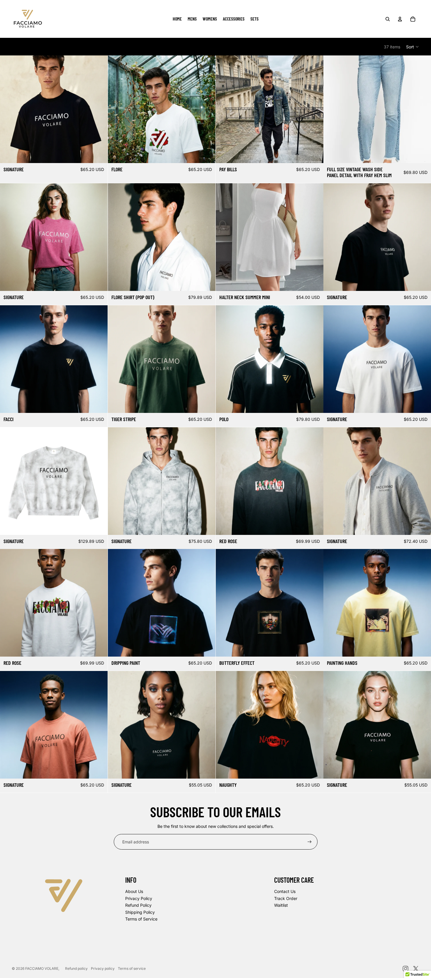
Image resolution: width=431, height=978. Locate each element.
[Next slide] (99, 109)
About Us (134, 891)
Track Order (285, 898)
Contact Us (285, 891)
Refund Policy (138, 905)
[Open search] (387, 19)
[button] (412, 46)
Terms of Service (141, 918)
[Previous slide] (9, 109)
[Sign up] (309, 842)
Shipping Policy (140, 912)
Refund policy (76, 968)
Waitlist (281, 905)
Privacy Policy (138, 898)
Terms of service (132, 968)
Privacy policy (103, 968)
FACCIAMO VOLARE (41, 968)
